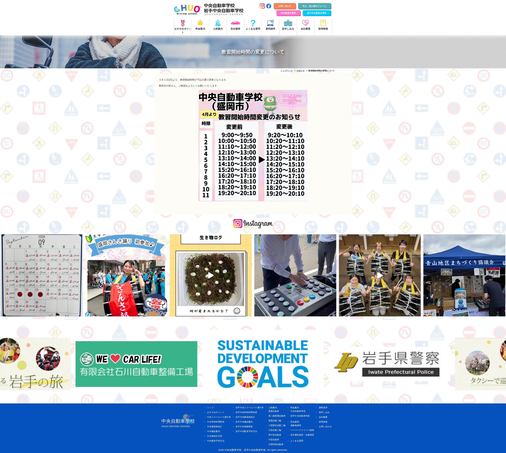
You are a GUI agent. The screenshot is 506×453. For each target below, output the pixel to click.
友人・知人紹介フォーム (314, 6)
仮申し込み (324, 412)
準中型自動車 (274, 435)
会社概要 (323, 417)
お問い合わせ (284, 6)
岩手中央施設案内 (244, 422)
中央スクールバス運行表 (219, 417)
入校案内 (272, 407)
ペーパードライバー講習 (302, 430)
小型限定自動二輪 (277, 425)
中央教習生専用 (288, 13)
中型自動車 (273, 439)
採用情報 (323, 422)
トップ (210, 407)
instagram (253, 223)
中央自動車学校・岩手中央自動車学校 (209, 9)
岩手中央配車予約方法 (246, 431)
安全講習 (294, 422)
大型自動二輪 (274, 430)
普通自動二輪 (274, 420)
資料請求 (323, 407)
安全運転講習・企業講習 (302, 435)
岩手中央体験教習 (244, 426)
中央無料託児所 (214, 436)
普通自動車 (273, 411)
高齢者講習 (295, 425)
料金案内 (294, 407)
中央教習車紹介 (214, 426)
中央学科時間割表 (215, 422)
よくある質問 (296, 441)
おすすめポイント (215, 412)
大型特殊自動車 (276, 444)
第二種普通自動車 (277, 416)
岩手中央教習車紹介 (245, 417)
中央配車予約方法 (215, 441)
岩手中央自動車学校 (300, 416)
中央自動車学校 (298, 411)
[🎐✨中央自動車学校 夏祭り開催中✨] (295, 275)
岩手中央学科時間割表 (246, 412)
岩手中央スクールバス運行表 (250, 407)
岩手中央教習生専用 (316, 13)
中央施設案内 (213, 431)
